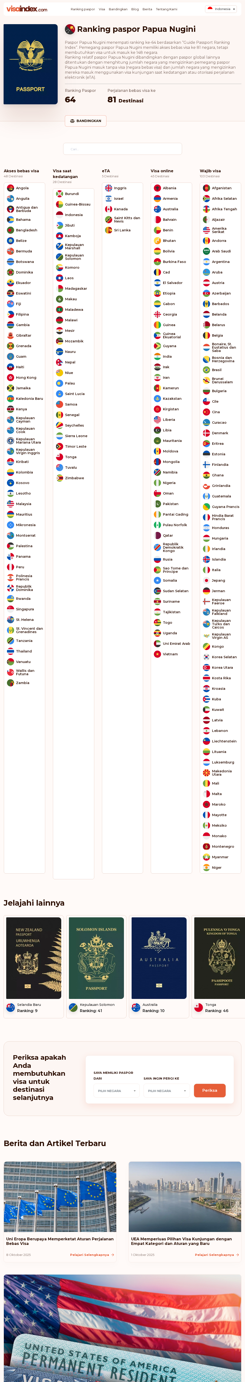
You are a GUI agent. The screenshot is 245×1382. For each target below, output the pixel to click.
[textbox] (116, 1091)
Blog (135, 9)
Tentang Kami (166, 9)
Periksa (209, 1090)
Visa (102, 9)
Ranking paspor (83, 9)
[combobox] (117, 1091)
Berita (147, 9)
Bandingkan (118, 9)
